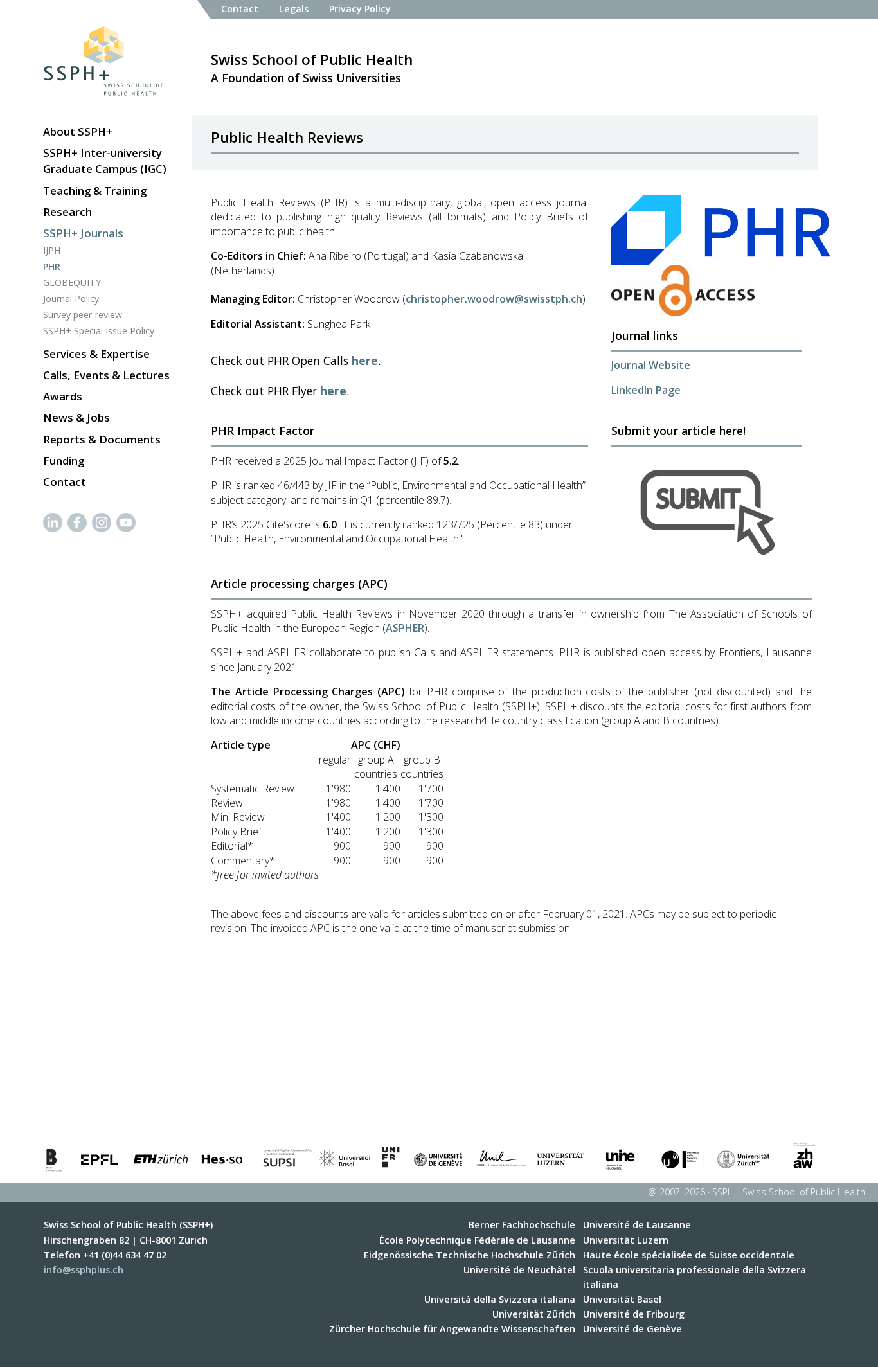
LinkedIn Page (646, 390)
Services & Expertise (96, 353)
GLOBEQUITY (72, 282)
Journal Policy (71, 298)
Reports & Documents (102, 439)
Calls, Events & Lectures (106, 375)
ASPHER (405, 628)
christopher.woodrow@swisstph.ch (494, 299)
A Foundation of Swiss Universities (312, 67)
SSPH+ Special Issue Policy (98, 331)
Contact (64, 481)
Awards (62, 396)
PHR (51, 266)
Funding (63, 460)
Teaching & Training (95, 190)
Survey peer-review (82, 314)
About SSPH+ (77, 131)
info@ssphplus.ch (83, 1270)
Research (67, 211)
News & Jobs (76, 417)
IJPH (51, 250)
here (365, 360)
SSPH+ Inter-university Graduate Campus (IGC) (104, 160)
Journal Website (650, 365)
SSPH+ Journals (83, 233)
